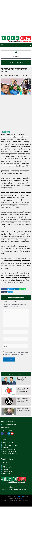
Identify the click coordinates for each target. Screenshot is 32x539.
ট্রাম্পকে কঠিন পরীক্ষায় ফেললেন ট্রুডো (22, 379)
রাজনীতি (16, 56)
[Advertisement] (16, 17)
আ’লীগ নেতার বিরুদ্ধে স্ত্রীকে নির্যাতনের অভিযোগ (23, 409)
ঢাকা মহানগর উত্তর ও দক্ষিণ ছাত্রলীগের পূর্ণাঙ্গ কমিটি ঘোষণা (22, 400)
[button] (2, 45)
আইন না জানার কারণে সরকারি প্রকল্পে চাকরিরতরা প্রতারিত (22, 390)
